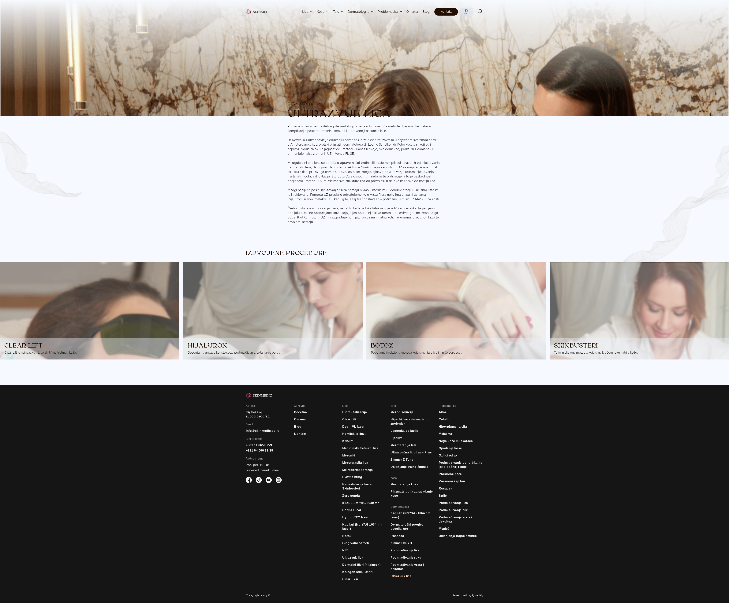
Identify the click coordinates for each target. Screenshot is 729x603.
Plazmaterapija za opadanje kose (412, 493)
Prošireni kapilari (452, 481)
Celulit (444, 419)
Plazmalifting (352, 477)
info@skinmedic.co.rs (262, 430)
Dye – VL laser (353, 426)
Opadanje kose (450, 448)
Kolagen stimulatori (357, 572)
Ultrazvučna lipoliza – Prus (411, 452)
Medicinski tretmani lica (360, 448)
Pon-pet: (258, 465)
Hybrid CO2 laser (355, 517)
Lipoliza (397, 438)
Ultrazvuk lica (352, 557)
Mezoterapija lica (355, 462)
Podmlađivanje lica (405, 550)
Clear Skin (350, 579)
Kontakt (446, 11)
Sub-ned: (262, 470)
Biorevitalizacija (354, 412)
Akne (443, 412)
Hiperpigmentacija (453, 426)
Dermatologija (358, 11)
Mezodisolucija (402, 412)
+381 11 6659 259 (259, 445)
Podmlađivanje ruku (406, 557)
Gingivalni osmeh (355, 543)
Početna (300, 412)
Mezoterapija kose (404, 484)
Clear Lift (349, 419)
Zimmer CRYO (401, 543)
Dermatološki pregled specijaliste (407, 526)
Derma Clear (351, 510)
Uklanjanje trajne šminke (409, 466)
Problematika (388, 11)
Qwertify (477, 595)
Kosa (320, 11)
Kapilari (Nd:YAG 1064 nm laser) (362, 526)
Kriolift (347, 441)
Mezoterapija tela (404, 445)
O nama (412, 11)
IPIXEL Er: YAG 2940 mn (360, 502)
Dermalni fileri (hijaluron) (361, 564)
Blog (426, 11)
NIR (345, 550)
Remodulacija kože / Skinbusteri (357, 486)
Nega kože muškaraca (456, 441)
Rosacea (397, 536)
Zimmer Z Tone (402, 459)
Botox (347, 536)
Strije (443, 495)
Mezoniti (348, 455)
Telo (336, 11)
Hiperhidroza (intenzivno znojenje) (409, 421)
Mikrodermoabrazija (357, 469)
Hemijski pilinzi (354, 433)
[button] (480, 12)
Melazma (445, 433)
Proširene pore (450, 474)
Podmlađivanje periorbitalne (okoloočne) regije (460, 464)
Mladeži (444, 528)
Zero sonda (351, 495)
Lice (305, 11)
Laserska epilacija (404, 430)
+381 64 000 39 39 (259, 450)
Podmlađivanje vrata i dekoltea (407, 567)
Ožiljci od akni (449, 455)
